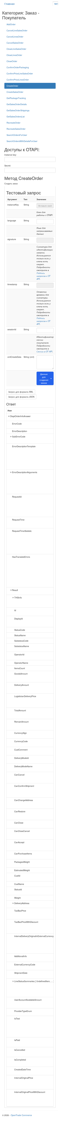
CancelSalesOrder (15, 42)
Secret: (7, 165)
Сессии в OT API (44, 351)
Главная (9, 4)
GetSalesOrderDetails (17, 104)
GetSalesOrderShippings (18, 110)
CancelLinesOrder (15, 36)
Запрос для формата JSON (21, 396)
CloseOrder (12, 61)
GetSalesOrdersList (16, 116)
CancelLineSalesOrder (17, 30)
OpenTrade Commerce (21, 1115)
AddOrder (11, 24)
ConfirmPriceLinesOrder (18, 79)
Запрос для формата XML (20, 391)
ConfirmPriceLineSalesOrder (20, 73)
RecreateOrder (13, 122)
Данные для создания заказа (45, 378)
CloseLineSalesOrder (16, 48)
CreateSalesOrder (15, 91)
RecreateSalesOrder (16, 128)
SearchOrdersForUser (17, 135)
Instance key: (10, 154)
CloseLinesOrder (14, 55)
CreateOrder (12, 85)
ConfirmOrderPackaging (18, 67)
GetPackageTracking (16, 98)
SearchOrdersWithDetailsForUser (22, 141)
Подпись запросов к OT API (43, 276)
